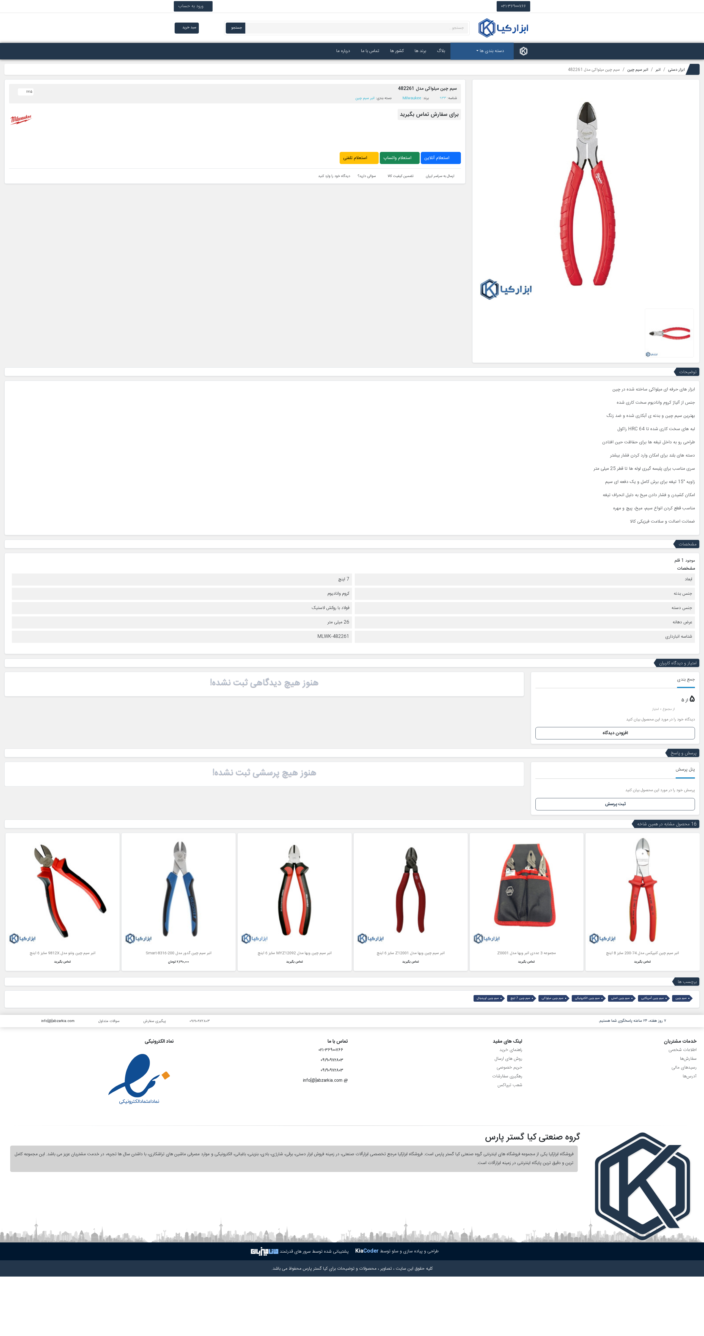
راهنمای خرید (510, 1050)
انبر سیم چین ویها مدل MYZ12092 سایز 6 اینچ (295, 953)
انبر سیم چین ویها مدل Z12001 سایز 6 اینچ (411, 953)
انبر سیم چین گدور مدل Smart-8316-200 (178, 953)
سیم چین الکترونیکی (587, 998)
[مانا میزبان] (264, 1251)
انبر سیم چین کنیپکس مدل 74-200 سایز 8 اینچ (642, 953)
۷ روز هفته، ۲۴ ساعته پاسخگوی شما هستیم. (632, 1021)
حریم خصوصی (509, 1067)
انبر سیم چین (365, 98)
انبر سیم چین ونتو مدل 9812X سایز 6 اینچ (62, 953)
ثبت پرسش (615, 804)
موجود (690, 561)
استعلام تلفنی (356, 158)
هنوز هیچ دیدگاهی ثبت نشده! (264, 683)
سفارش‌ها (688, 1058)
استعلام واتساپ (398, 158)
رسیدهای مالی (684, 1067)
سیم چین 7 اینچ (520, 998)
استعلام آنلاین (437, 158)
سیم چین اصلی (620, 998)
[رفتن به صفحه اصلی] (524, 51)
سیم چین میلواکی (552, 998)
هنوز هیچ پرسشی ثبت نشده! (264, 773)
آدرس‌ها (690, 1076)
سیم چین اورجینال (488, 998)
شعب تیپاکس (509, 1085)
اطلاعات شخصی (683, 1050)
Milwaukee (412, 98)
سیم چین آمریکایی (652, 998)
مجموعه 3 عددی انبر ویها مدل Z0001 (526, 953)
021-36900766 (513, 6)
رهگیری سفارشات (507, 1076)
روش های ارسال (508, 1058)
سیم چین (681, 998)
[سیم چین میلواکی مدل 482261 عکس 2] (669, 333)
